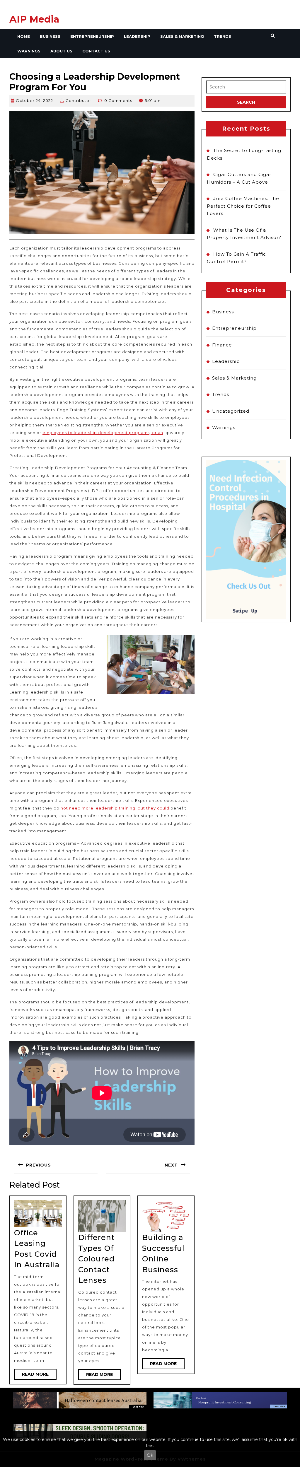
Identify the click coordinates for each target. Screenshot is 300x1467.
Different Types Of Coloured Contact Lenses (96, 1259)
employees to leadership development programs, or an (102, 432)
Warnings (28, 51)
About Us (61, 51)
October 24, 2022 (34, 100)
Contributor (78, 100)
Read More (39, 1375)
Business (50, 36)
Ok (150, 1455)
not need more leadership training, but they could (115, 808)
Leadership (137, 36)
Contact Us (96, 51)
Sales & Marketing (182, 36)
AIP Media (34, 19)
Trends (222, 36)
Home (23, 36)
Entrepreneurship (92, 36)
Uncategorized (230, 411)
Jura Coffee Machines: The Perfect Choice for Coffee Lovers (243, 206)
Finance (222, 345)
